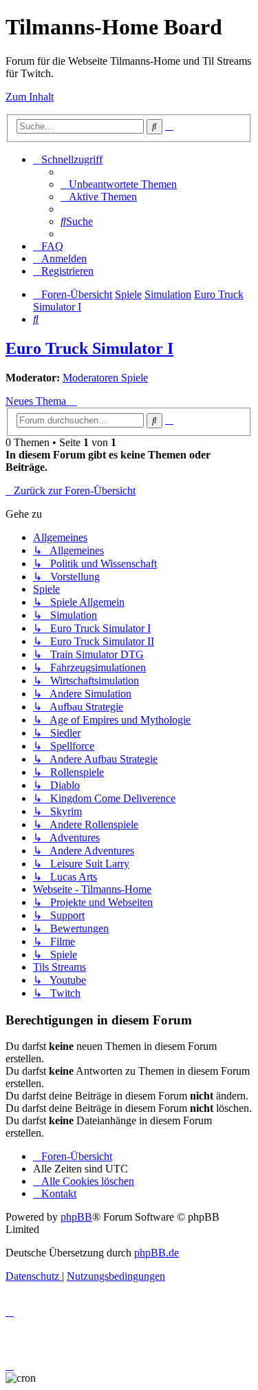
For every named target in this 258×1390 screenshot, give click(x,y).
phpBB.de (156, 1253)
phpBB (76, 1217)
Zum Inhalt (30, 97)
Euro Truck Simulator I (89, 348)
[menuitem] (119, 184)
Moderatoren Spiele (105, 377)
